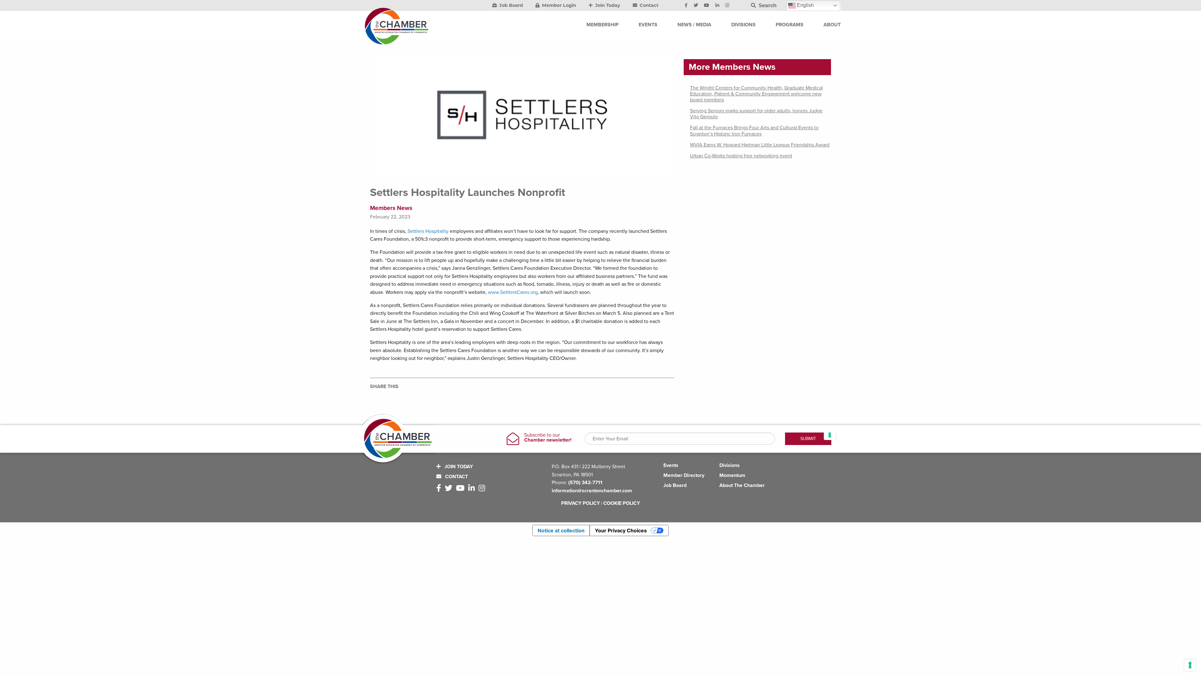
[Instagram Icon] (727, 5)
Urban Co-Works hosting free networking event (741, 156)
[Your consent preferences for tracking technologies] (1190, 665)
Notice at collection (561, 530)
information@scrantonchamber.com (592, 491)
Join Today (607, 5)
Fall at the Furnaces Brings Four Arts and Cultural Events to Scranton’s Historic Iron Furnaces (754, 131)
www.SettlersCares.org (513, 292)
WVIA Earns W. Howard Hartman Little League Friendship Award (759, 145)
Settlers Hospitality (428, 231)
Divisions (729, 465)
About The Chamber (742, 485)
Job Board (510, 5)
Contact (648, 5)
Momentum (732, 475)
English (805, 5)
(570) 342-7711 (585, 482)
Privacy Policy (580, 503)
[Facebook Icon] (686, 5)
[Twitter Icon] (696, 5)
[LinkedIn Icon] (717, 5)
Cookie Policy (621, 503)
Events (670, 465)
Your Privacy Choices (621, 530)
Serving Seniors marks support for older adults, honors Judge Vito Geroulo (756, 114)
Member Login (558, 5)
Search (767, 5)
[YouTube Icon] (706, 5)
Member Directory (683, 475)
